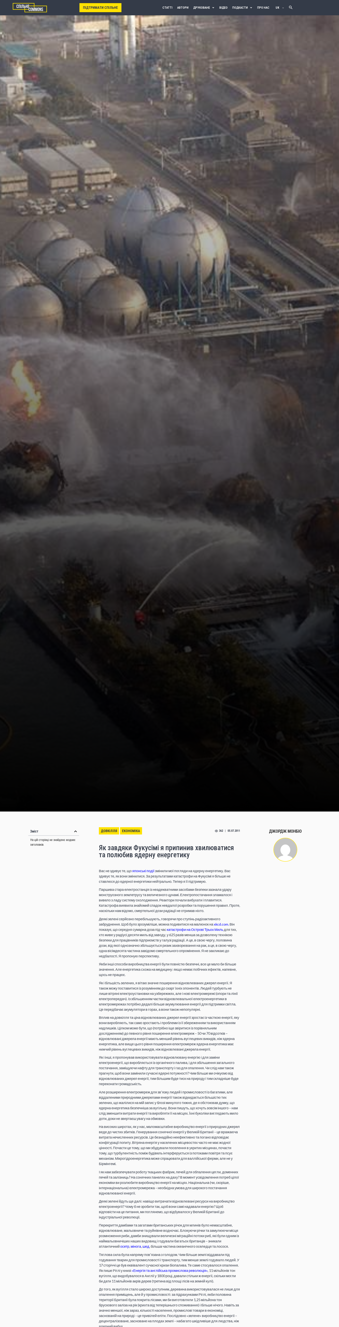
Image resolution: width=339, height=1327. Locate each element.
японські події (143, 871)
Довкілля (109, 831)
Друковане (201, 7)
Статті (167, 7)
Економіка (131, 831)
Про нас (263, 7)
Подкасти (240, 7)
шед (145, 1246)
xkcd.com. (221, 924)
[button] (75, 831)
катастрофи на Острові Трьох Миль (195, 929)
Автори (183, 7)
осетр (124, 1246)
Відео (223, 7)
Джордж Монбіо (285, 831)
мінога (136, 1246)
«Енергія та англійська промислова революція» (170, 1270)
